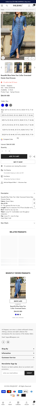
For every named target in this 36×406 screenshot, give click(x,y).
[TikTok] (8, 342)
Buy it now (18, 162)
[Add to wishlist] (30, 156)
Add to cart (14, 156)
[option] (18, 36)
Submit (29, 373)
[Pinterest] (3, 342)
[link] (9, 262)
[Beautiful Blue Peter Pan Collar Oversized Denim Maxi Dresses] (18, 288)
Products (8, 10)
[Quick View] (24, 281)
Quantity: (4, 147)
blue (16, 314)
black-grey (20, 314)
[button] (30, 58)
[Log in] (29, 6)
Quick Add (18, 301)
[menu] (2, 5)
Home (2, 10)
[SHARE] (34, 156)
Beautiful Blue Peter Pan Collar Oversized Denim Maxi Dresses (18, 307)
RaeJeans (9, 86)
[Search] (7, 6)
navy (18, 314)
